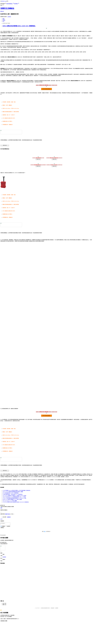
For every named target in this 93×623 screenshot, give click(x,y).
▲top (1, 518)
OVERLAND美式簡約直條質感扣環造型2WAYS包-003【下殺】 (15, 498)
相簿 (3, 18)
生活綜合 (9, 16)
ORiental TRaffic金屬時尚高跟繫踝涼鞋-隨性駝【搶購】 (13, 491)
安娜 (1, 507)
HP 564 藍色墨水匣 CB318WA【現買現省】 (11, 493)
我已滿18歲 (2, 620)
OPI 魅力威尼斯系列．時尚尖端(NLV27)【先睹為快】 (13, 494)
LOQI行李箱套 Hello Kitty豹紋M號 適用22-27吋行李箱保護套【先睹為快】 (17, 490)
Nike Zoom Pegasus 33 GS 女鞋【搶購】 (10, 500)
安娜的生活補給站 (7, 8)
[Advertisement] (46, 581)
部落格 (4, 20)
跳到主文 (2, 11)
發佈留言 (2, 527)
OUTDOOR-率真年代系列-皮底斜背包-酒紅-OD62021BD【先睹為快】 (16, 502)
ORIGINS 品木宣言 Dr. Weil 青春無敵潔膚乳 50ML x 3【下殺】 (14, 496)
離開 (6, 620)
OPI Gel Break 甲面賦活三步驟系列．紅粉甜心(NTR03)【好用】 (15, 495)
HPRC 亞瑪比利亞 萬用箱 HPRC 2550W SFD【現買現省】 (19, 26)
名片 (3, 21)
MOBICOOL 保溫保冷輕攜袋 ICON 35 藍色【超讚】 (12, 499)
